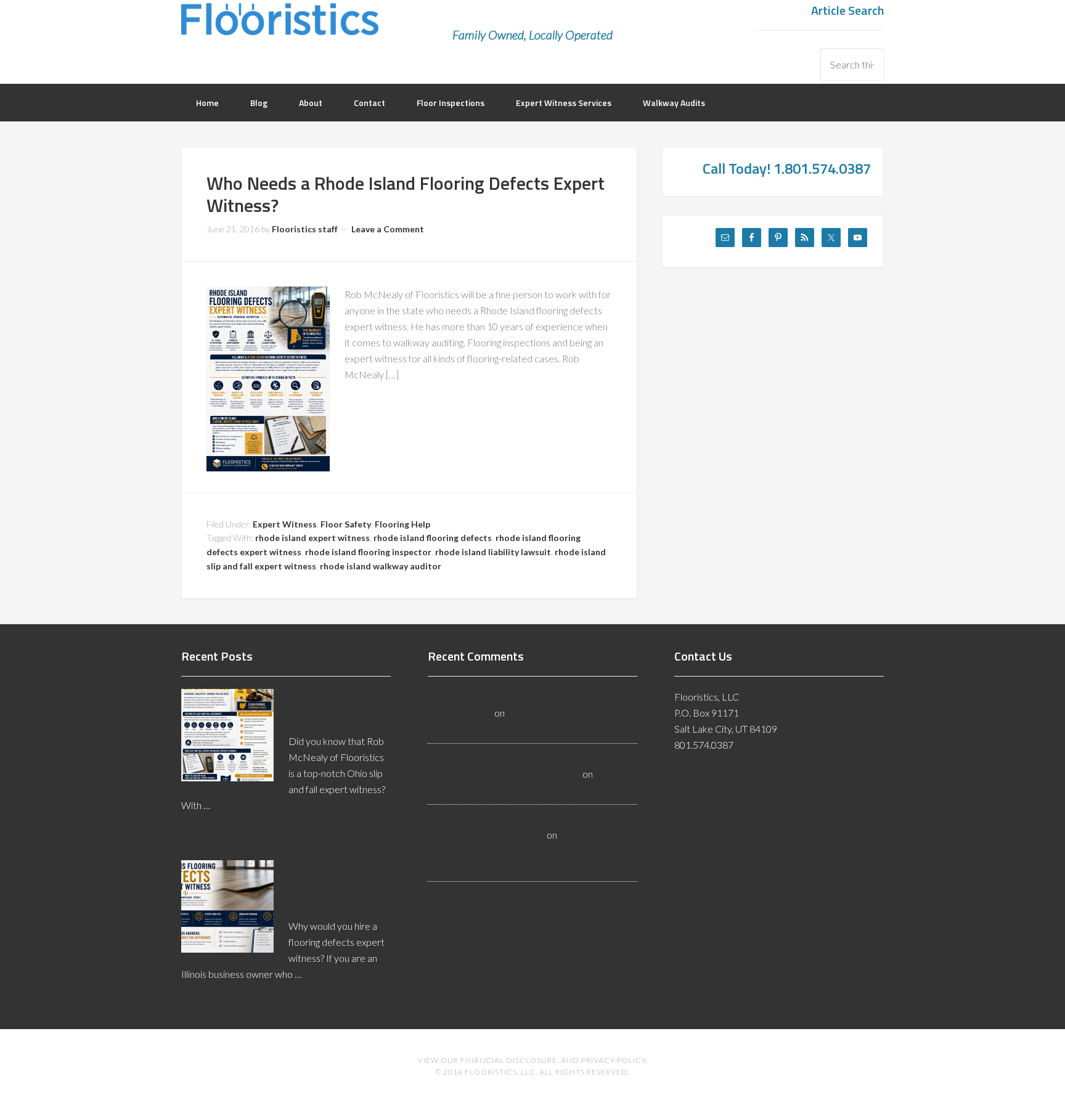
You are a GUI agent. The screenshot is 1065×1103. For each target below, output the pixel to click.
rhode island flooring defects (432, 537)
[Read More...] (213, 833)
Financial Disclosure (508, 1060)
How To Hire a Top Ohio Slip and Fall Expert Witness (331, 707)
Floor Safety (345, 524)
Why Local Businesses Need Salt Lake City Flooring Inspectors (515, 851)
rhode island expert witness (312, 537)
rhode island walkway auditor (380, 566)
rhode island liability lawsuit (493, 552)
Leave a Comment (387, 229)
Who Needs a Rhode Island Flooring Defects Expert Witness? (405, 194)
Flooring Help (402, 524)
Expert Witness (285, 524)
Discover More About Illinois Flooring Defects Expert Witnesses (337, 885)
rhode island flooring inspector (368, 552)
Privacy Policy (613, 1060)
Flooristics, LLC (279, 27)
